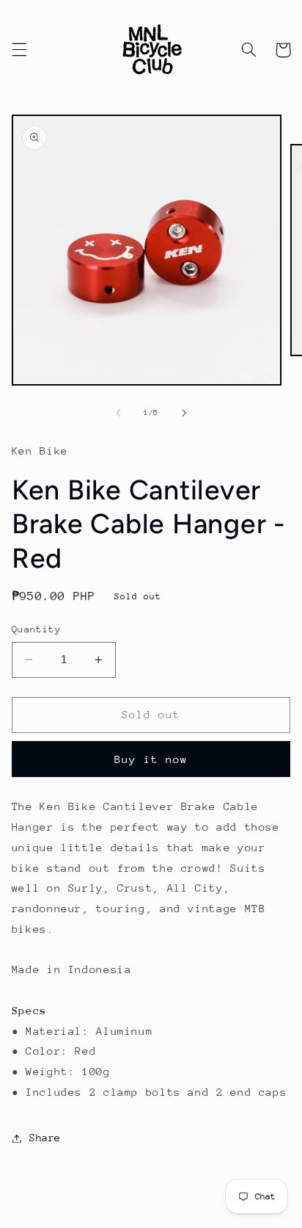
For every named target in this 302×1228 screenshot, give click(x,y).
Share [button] (45, 1138)
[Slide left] (118, 413)
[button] (19, 50)
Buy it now (151, 759)
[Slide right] (184, 413)
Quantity (36, 629)
